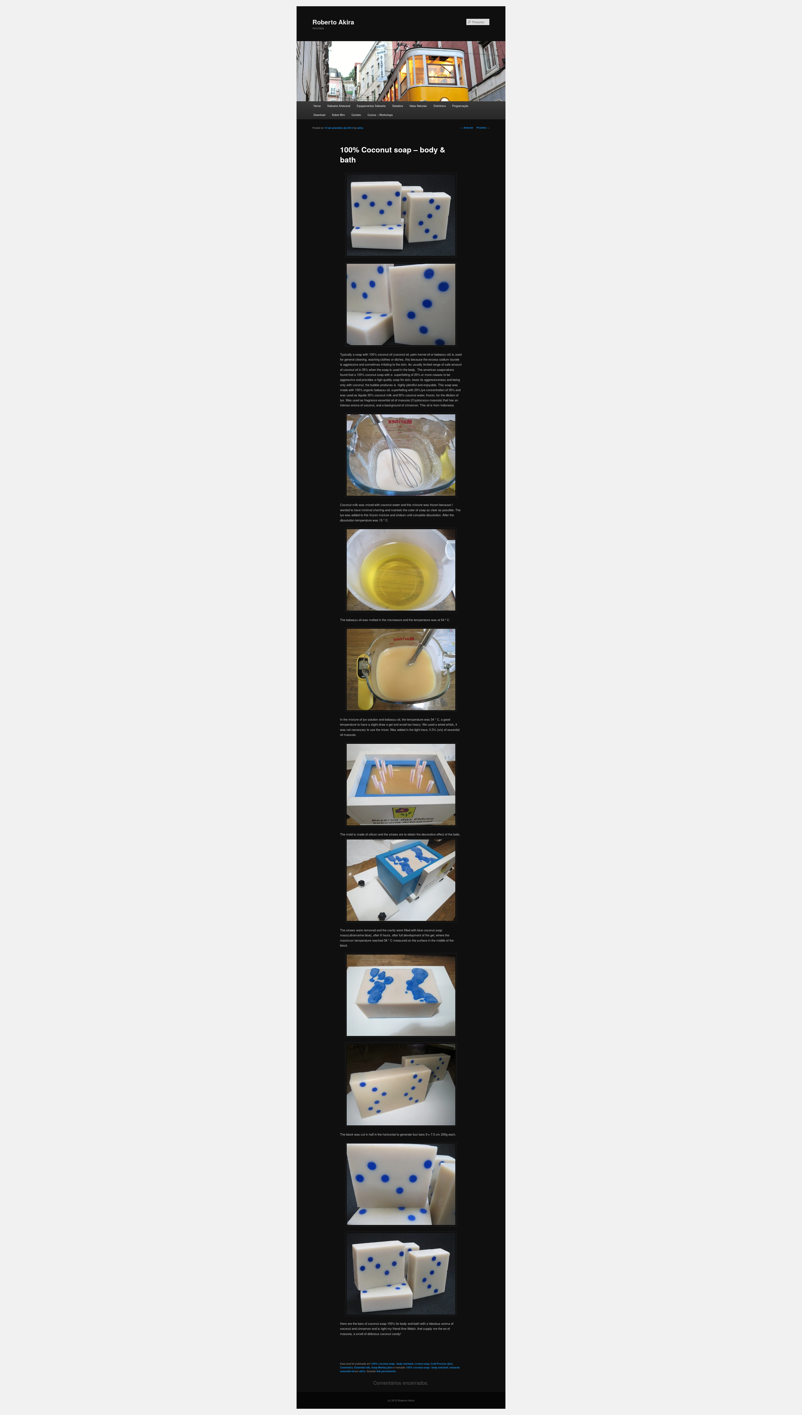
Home (317, 106)
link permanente (386, 1371)
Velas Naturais (418, 106)
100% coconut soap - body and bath (392, 1364)
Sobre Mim (338, 115)
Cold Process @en (441, 1364)
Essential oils (362, 1367)
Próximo (483, 127)
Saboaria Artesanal (338, 106)
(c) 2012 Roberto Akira (401, 1400)
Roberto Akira (333, 21)
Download (319, 115)
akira (360, 128)
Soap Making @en (382, 1367)
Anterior (466, 127)
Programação (460, 106)
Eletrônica (440, 106)
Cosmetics (346, 1367)
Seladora (397, 106)
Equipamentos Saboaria (371, 106)
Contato (356, 115)
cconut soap (422, 1364)
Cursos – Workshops (380, 115)
